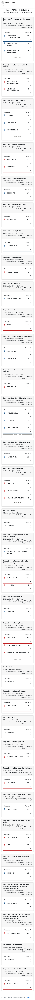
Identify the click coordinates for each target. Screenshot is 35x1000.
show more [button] (17, 57)
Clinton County (9, 2)
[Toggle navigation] (3, 5)
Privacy (28, 997)
